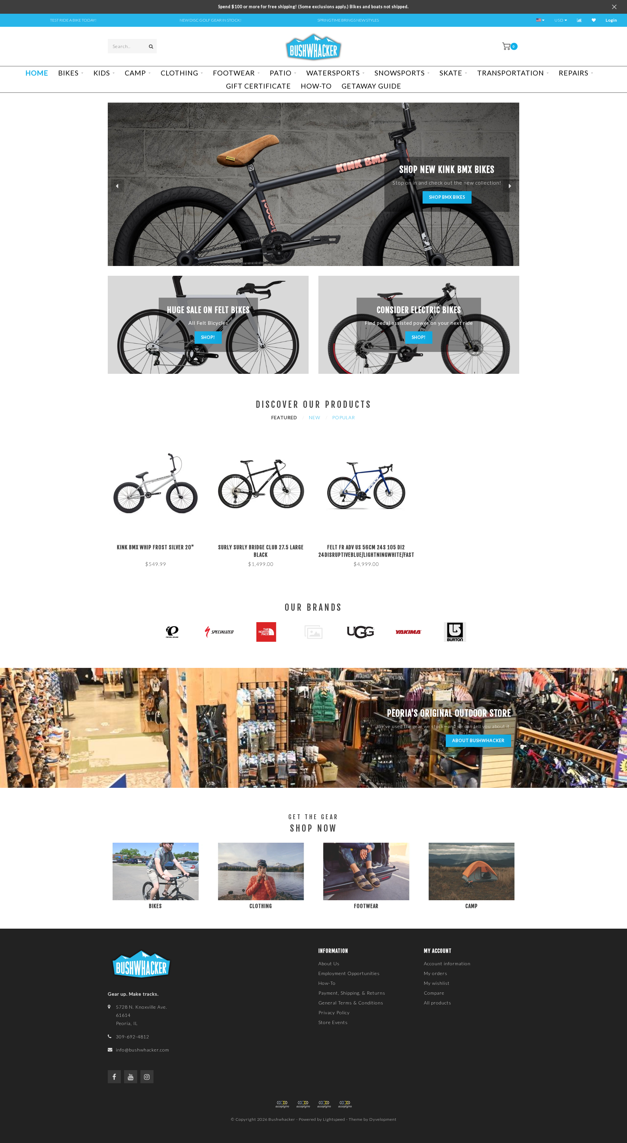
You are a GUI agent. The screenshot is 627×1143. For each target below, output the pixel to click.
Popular (343, 417)
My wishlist (437, 983)
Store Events (333, 1022)
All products (437, 1002)
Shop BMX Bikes (447, 197)
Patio (281, 73)
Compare (434, 993)
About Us (329, 963)
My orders (435, 973)
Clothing (179, 73)
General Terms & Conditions (350, 1002)
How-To (316, 86)
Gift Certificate (258, 86)
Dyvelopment (382, 1119)
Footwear (234, 73)
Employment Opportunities (349, 973)
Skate (451, 73)
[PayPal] (303, 1104)
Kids (101, 73)
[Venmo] (345, 1104)
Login (611, 20)
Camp (135, 73)
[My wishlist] (594, 20)
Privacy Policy (334, 1012)
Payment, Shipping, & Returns (351, 993)
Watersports (333, 73)
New (314, 417)
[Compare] (579, 20)
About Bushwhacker (478, 740)
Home (36, 73)
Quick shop (158, 545)
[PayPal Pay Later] (324, 1104)
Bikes (68, 73)
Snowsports (400, 73)
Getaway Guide (371, 86)
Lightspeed (334, 1119)
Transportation (510, 73)
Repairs (573, 73)
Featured (284, 417)
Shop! (208, 337)
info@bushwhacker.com (142, 1049)
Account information (447, 963)
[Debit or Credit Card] (282, 1104)
